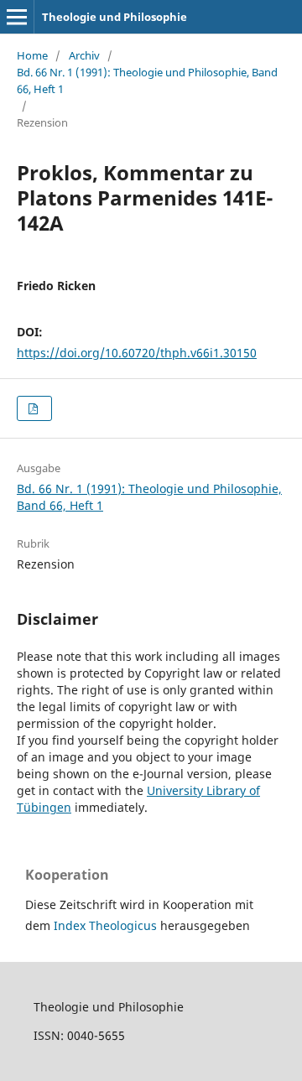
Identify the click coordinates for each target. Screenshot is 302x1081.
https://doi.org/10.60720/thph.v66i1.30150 (137, 353)
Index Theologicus (107, 925)
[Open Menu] (17, 17)
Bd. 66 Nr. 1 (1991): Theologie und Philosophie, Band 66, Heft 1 (147, 80)
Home (32, 55)
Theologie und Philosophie (114, 16)
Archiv (84, 55)
